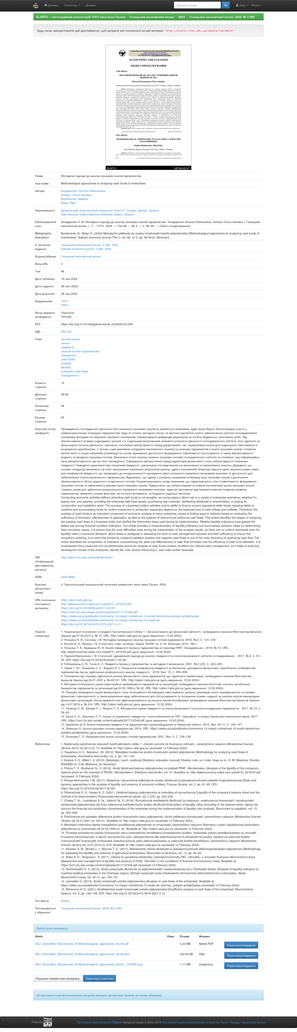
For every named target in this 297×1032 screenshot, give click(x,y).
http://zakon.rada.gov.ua (76, 600)
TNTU (65, 305)
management (69, 375)
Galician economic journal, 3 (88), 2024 (86, 249)
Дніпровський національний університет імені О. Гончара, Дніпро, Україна (110, 210)
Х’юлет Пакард (229, 1022)
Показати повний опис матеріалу (58, 978)
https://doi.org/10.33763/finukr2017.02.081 (88, 608)
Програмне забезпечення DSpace (99, 1022)
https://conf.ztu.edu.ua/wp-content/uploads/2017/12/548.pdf (99, 612)
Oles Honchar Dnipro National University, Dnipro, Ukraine (97, 214)
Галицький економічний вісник (152, 17)
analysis (66, 363)
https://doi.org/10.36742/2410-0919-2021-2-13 (91, 624)
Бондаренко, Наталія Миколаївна (83, 191)
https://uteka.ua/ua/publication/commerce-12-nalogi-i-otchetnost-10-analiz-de (110, 620)
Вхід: (242, 5)
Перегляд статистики (99, 978)
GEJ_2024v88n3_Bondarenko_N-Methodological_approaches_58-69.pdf (81, 944)
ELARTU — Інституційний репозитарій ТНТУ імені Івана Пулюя (80, 17)
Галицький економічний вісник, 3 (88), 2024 (89, 245)
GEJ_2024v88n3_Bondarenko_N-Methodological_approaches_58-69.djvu (82, 954)
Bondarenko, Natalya (74, 199)
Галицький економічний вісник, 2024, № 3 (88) (222, 17)
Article (65, 901)
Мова (255, 5)
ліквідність (67, 347)
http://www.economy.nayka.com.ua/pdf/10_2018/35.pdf (96, 604)
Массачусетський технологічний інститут (188, 1022)
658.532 (66, 331)
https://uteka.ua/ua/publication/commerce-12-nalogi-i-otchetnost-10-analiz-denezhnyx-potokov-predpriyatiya (130, 616)
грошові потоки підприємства (80, 351)
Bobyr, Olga (68, 203)
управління (68, 355)
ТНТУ (64, 301)
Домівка (52, 5)
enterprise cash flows (74, 371)
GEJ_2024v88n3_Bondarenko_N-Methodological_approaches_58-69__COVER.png (88, 964)
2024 (181, 17)
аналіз (65, 343)
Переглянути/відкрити (241, 945)
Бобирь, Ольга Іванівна (76, 195)
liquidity (66, 367)
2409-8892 (68, 577)
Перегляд (71, 5)
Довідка (91, 5)
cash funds (68, 359)
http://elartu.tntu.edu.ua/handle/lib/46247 (87, 557)
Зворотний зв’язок (254, 1022)
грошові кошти (70, 339)
